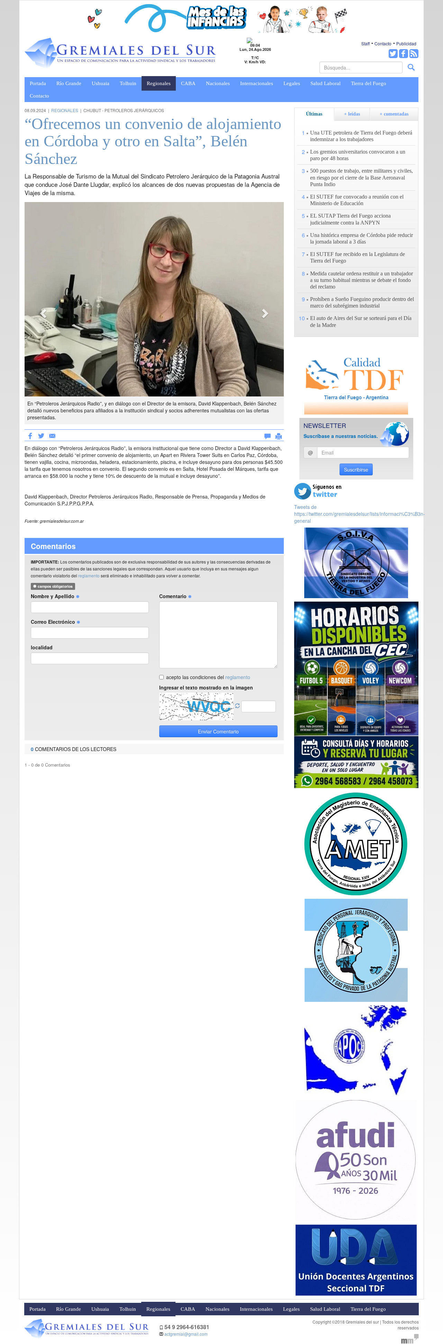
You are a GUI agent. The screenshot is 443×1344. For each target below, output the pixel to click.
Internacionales (256, 83)
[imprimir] (278, 434)
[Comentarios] (267, 434)
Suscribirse (356, 469)
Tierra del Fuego (368, 83)
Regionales (159, 83)
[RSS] (413, 53)
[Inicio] (120, 53)
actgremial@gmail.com (186, 1334)
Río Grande (68, 83)
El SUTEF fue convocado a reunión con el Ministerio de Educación (357, 200)
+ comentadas (394, 114)
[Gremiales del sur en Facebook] (403, 53)
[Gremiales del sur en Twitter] (393, 53)
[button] (44, 313)
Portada (38, 83)
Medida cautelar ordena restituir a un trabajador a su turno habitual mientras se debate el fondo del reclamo (361, 280)
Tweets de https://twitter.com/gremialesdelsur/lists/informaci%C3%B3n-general (359, 513)
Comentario (173, 596)
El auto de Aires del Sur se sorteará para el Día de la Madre (361, 321)
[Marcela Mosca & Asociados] (410, 1338)
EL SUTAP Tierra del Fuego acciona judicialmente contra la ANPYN (350, 219)
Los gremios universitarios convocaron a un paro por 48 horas (357, 155)
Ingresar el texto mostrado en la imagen (206, 687)
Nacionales (218, 83)
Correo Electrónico (53, 621)
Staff (365, 43)
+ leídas (352, 114)
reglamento (89, 575)
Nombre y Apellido (53, 596)
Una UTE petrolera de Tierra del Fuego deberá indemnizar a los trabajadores (361, 136)
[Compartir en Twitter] (41, 435)
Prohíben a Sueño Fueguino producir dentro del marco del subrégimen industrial (362, 302)
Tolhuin (128, 83)
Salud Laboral (325, 83)
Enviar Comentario (218, 731)
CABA (188, 83)
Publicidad (406, 43)
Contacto (382, 43)
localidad (42, 647)
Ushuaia (100, 83)
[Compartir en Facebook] (30, 435)
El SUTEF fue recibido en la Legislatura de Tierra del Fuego (357, 257)
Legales (291, 83)
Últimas (314, 114)
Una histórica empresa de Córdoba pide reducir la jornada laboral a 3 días (361, 238)
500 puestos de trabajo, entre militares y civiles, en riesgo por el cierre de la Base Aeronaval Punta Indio (361, 177)
